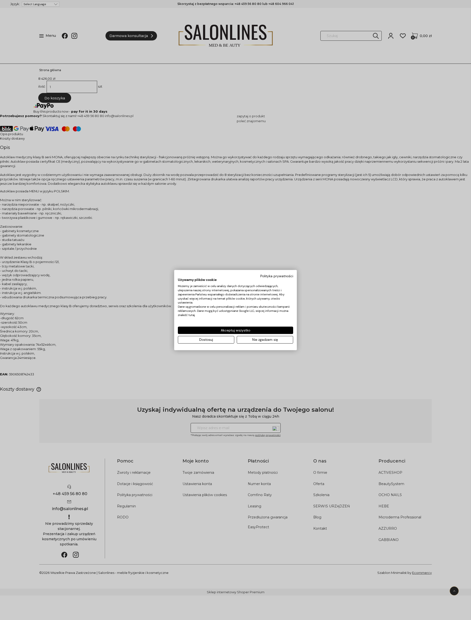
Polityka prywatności (276, 276)
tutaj (191, 315)
